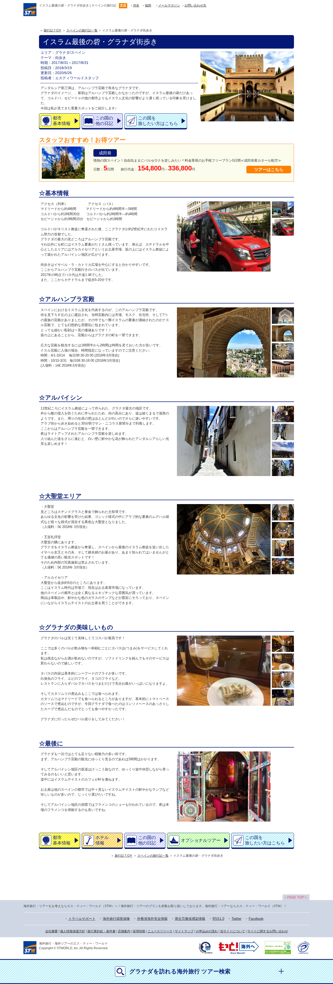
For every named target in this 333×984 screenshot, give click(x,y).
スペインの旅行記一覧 (82, 30)
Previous (178, 236)
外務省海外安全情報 (152, 919)
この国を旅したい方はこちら (158, 121)
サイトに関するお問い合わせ (267, 931)
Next (269, 236)
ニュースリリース (160, 931)
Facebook (256, 919)
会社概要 (51, 931)
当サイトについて (232, 931)
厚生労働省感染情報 (190, 919)
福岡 (148, 5)
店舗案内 (124, 931)
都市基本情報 (62, 121)
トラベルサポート (81, 919)
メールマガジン (169, 5)
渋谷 (136, 5)
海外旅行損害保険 (116, 919)
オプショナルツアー (201, 840)
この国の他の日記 (104, 121)
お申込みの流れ (207, 931)
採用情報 (139, 931)
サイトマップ (184, 931)
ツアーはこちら (268, 169)
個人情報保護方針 (72, 931)
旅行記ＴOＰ (53, 30)
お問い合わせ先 (195, 5)
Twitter (236, 919)
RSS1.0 (218, 919)
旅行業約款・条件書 (101, 931)
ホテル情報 (102, 840)
